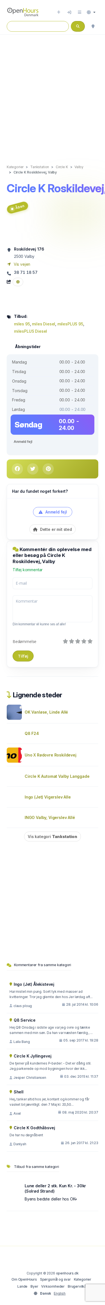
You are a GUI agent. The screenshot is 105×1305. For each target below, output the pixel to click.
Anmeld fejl (23, 441)
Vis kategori (52, 836)
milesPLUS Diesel (30, 331)
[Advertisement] (52, 93)
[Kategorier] (79, 12)
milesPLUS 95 (70, 323)
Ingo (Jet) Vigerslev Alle (48, 797)
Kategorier (82, 1279)
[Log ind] (69, 12)
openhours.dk (67, 1273)
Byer (34, 1286)
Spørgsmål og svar (55, 1279)
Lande (22, 1286)
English (60, 1293)
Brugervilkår (78, 1286)
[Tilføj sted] (58, 12)
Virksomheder (53, 1286)
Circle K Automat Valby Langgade (57, 776)
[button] (91, 12)
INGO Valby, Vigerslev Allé (50, 817)
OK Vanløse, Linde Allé (46, 712)
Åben (19, 207)
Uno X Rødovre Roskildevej (50, 755)
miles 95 (22, 323)
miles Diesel (43, 323)
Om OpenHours (24, 1279)
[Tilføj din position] (93, 26)
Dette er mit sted (55, 529)
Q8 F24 (32, 733)
